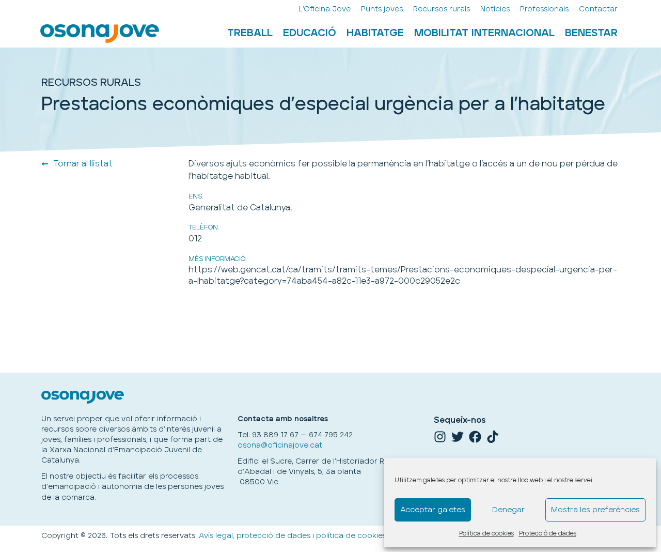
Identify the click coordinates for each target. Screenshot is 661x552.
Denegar (508, 510)
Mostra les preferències (595, 510)
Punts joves (382, 9)
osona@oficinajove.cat (280, 445)
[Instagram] (440, 437)
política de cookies (351, 536)
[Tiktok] (492, 437)
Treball (250, 33)
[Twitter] (457, 437)
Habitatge (375, 33)
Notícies (495, 9)
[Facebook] (475, 437)
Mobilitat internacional (484, 33)
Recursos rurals (441, 9)
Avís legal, (216, 536)
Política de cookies (486, 533)
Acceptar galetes (432, 510)
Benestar (591, 33)
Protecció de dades (547, 533)
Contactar (598, 9)
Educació (309, 33)
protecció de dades (273, 536)
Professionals (544, 9)
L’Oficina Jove (324, 9)
